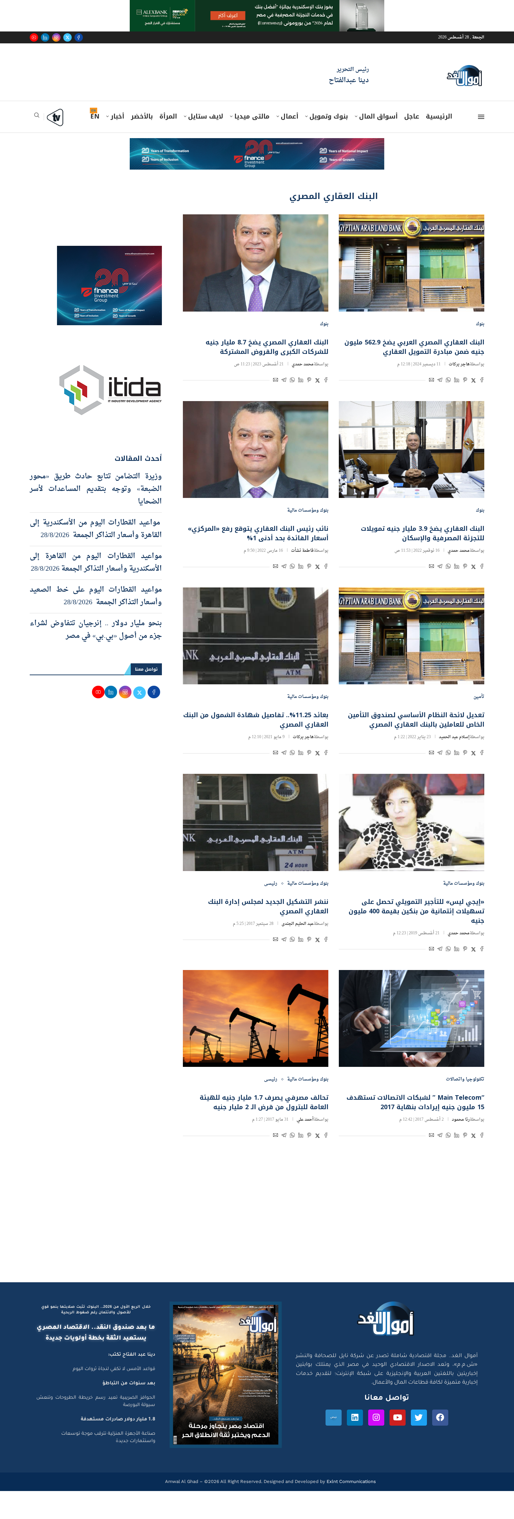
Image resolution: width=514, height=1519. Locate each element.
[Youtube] (34, 37)
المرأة (168, 116)
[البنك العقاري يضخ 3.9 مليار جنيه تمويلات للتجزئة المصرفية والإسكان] (411, 449)
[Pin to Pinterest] (465, 381)
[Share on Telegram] (439, 381)
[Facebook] (78, 37)
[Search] (36, 117)
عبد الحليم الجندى (297, 924)
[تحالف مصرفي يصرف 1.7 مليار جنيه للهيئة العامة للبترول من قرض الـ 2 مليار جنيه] (255, 1018)
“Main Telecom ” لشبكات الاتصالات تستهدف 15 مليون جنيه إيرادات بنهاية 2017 (415, 1102)
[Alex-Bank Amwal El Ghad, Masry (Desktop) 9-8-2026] (257, 6)
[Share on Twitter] (473, 381)
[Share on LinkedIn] (456, 381)
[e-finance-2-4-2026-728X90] (257, 144)
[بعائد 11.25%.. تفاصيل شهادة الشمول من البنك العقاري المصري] (255, 635)
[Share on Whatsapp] (448, 381)
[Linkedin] (45, 37)
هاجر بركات (459, 364)
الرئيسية (439, 116)
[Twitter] (67, 37)
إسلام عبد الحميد (454, 737)
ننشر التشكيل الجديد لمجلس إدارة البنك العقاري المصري (268, 906)
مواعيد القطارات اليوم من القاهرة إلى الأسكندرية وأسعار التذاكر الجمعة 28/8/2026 (96, 563)
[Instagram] (56, 37)
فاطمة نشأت (302, 551)
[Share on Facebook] (481, 381)
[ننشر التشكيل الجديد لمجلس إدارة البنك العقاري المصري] (255, 822)
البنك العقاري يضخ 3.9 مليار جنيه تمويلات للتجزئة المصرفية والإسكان (422, 533)
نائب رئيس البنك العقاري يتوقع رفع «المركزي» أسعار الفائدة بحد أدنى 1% (258, 533)
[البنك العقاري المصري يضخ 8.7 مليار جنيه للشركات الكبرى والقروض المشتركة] (255, 262)
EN (94, 116)
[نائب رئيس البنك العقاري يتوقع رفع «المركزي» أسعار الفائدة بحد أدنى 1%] (255, 449)
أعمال (289, 116)
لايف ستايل (205, 116)
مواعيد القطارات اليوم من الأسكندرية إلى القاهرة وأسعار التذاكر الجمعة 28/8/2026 (96, 529)
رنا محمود (461, 1120)
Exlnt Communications (350, 1481)
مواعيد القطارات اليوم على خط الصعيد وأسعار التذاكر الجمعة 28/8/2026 (96, 596)
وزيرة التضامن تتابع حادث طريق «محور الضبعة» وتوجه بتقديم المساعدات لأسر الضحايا (96, 489)
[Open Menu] (481, 117)
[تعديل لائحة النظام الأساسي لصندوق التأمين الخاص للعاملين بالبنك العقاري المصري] (411, 635)
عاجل (411, 116)
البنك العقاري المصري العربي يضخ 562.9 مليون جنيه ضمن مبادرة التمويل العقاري (414, 347)
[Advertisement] (257, 1216)
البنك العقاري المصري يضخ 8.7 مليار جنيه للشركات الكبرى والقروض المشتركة (267, 347)
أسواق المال (378, 116)
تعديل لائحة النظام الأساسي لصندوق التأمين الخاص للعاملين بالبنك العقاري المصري (416, 719)
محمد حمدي (303, 364)
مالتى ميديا (252, 116)
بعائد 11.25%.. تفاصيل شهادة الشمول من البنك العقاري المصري (255, 719)
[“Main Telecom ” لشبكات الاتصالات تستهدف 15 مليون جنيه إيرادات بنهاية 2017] (411, 1018)
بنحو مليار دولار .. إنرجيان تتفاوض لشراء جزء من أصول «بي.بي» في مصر (96, 630)
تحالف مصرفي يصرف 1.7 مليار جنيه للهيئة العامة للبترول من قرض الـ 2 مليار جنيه (264, 1102)
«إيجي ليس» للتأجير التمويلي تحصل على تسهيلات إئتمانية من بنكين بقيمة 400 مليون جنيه (416, 911)
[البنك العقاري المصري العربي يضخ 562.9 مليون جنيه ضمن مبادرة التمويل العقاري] (411, 262)
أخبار (117, 116)
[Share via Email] (431, 381)
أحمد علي (305, 1120)
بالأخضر (142, 116)
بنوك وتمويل (328, 116)
